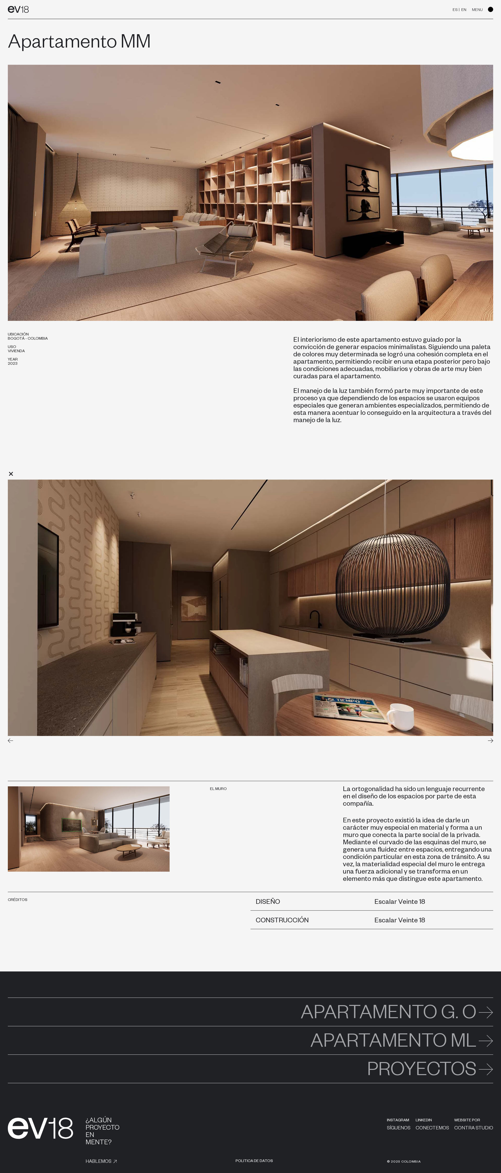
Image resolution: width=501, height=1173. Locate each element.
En (463, 10)
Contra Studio (473, 1128)
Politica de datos (254, 1161)
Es (455, 10)
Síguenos (398, 1128)
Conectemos (432, 1128)
